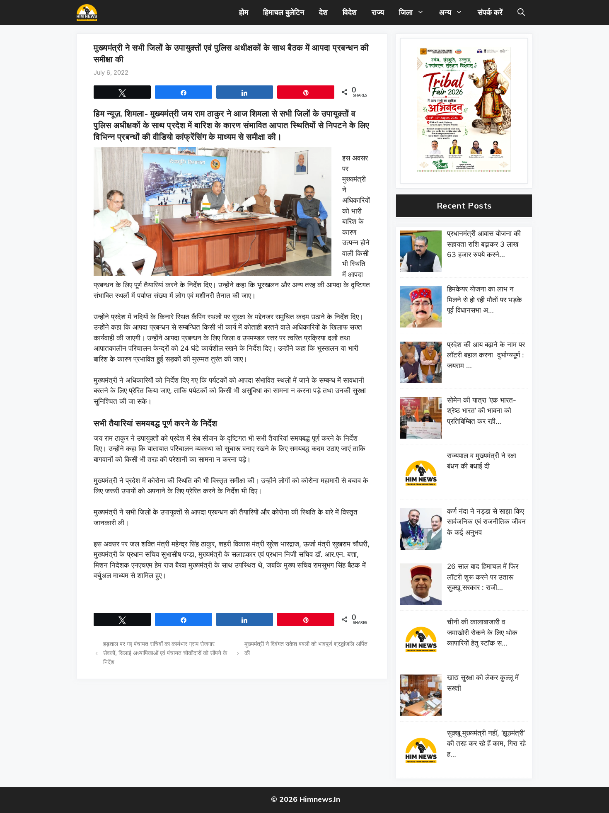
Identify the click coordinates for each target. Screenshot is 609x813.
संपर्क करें (490, 12)
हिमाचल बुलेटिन (283, 12)
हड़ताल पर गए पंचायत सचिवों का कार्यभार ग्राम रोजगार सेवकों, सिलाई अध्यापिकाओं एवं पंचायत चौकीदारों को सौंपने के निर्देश (165, 652)
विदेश (350, 12)
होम (243, 12)
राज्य (378, 12)
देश (323, 12)
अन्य (445, 12)
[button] (521, 12)
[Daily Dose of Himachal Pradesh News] (87, 12)
